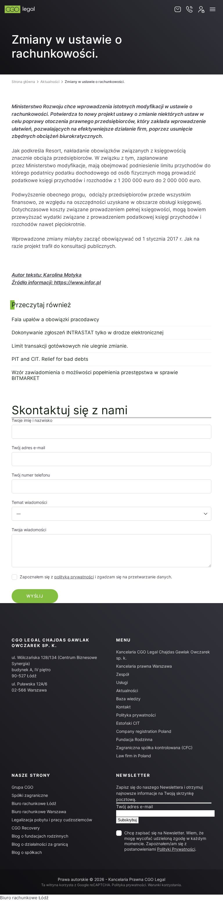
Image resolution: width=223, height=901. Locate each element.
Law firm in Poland (133, 755)
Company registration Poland (143, 731)
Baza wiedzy (128, 698)
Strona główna (23, 81)
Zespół (122, 674)
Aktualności (50, 81)
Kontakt (123, 706)
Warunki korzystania (164, 885)
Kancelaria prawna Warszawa (144, 666)
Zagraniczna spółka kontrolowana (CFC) (154, 747)
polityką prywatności (74, 576)
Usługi (122, 682)
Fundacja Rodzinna (134, 739)
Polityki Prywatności (176, 849)
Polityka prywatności (136, 714)
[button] (212, 9)
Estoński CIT (128, 723)
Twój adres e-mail (134, 806)
